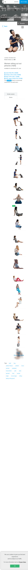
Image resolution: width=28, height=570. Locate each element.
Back (5, 26)
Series (10, 97)
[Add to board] (22, 27)
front (13, 373)
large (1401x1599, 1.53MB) (12, 76)
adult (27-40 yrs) (9, 365)
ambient (17, 365)
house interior (9, 370)
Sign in (16, 2)
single (7, 375)
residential (14, 368)
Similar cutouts (11, 94)
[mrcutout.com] (2, 2)
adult (10, 363)
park (15, 370)
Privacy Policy (22, 562)
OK (15, 566)
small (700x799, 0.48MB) (11, 73)
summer (7, 368)
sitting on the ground (10, 378)
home (22, 365)
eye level (7, 373)
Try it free (24, 2)
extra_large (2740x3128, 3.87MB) (13, 78)
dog (14, 363)
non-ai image (14, 375)
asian (20, 370)
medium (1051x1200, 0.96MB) (13, 74)
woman (18, 373)
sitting (20, 375)
